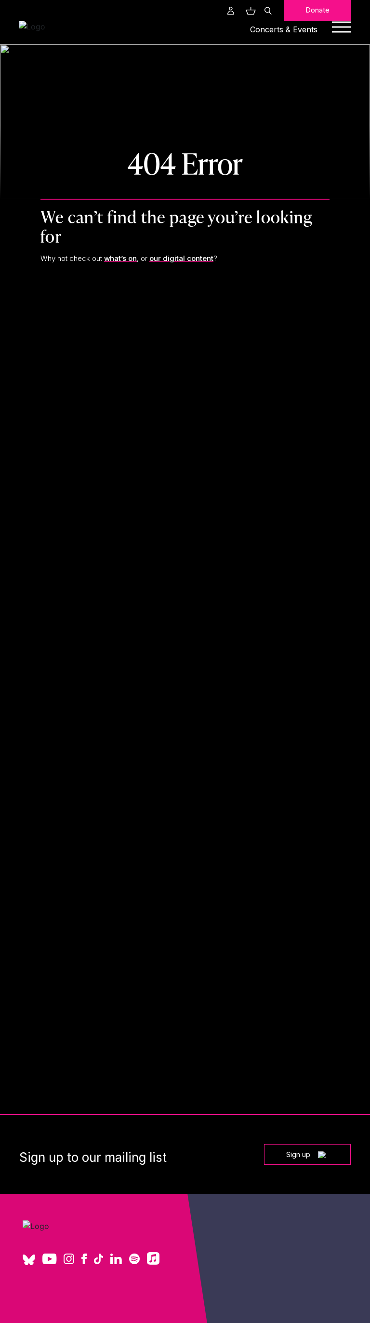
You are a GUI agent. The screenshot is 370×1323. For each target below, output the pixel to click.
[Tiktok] (98, 1260)
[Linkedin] (116, 1260)
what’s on (120, 258)
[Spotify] (134, 1260)
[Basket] (249, 10)
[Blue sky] (29, 1263)
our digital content (181, 258)
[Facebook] (84, 1260)
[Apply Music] (153, 1262)
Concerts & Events (283, 29)
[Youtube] (49, 1260)
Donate (317, 9)
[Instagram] (69, 1260)
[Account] (230, 10)
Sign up (298, 1154)
